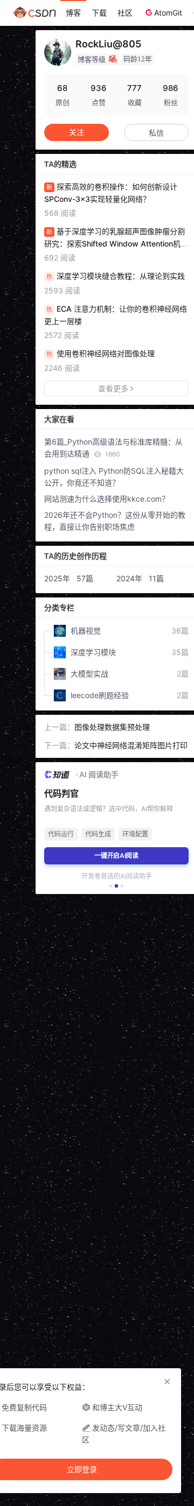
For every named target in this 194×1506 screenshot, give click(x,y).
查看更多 (113, 388)
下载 (99, 12)
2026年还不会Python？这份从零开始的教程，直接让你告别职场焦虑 (114, 520)
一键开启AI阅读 (116, 855)
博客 (73, 12)
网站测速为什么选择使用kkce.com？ (106, 498)
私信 (156, 132)
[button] (111, 886)
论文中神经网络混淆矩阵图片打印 (131, 745)
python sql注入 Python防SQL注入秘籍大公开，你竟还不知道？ (114, 476)
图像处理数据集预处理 (112, 726)
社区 (125, 12)
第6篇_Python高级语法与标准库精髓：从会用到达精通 (113, 447)
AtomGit (168, 12)
